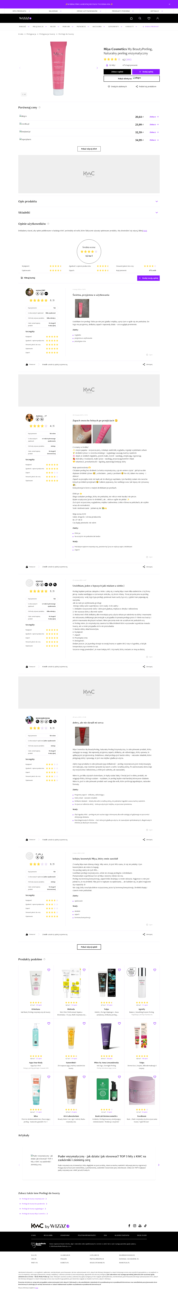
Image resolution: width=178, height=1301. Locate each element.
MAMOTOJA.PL (124, 1263)
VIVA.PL (34, 1259)
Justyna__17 (41, 416)
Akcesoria (97, 26)
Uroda (20, 34)
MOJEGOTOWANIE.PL (97, 1263)
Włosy (53, 26)
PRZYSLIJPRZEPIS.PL (97, 1259)
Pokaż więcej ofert (89, 149)
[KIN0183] (29, 583)
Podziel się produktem (147, 86)
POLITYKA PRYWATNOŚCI (87, 1235)
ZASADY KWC (65, 1235)
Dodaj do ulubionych (119, 86)
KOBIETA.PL (65, 1263)
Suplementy (113, 26)
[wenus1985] (29, 292)
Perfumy (66, 26)
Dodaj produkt (152, 26)
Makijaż (22, 26)
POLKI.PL (64, 1259)
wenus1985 (40, 290)
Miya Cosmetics (115, 49)
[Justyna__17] (29, 418)
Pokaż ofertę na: (125, 78)
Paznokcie (81, 26)
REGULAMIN (48, 1235)
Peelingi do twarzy (66, 34)
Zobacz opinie (117, 71)
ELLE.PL (34, 1255)
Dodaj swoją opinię (150, 278)
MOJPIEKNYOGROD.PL (127, 1255)
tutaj (36, 1288)
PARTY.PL (34, 1263)
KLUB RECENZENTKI (122, 1235)
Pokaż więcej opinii (89, 947)
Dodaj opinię (148, 71)
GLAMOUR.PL (65, 1255)
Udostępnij (149, 364)
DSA (105, 1235)
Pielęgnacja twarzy (47, 34)
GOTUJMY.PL (94, 1255)
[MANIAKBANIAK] (29, 720)
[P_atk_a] (29, 856)
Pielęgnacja (38, 26)
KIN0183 (39, 581)
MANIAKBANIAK (43, 718)
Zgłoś (150, 355)
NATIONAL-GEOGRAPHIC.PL (129, 1259)
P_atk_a (39, 854)
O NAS (33, 1235)
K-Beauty (130, 26)
